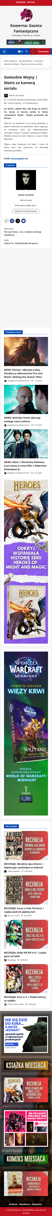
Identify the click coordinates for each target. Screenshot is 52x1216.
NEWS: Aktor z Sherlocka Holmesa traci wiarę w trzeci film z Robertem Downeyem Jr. (25, 465)
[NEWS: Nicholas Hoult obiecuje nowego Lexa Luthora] (26, 399)
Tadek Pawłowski (13, 871)
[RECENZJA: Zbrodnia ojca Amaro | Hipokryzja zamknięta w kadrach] (26, 845)
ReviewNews (28, 1210)
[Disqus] (26, 288)
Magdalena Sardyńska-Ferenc (18, 381)
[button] (4, 51)
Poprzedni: (22, 231)
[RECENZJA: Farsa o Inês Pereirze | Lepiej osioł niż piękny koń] (26, 890)
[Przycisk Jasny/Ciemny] (20, 51)
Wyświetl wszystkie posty (26, 211)
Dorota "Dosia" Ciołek (15, 1004)
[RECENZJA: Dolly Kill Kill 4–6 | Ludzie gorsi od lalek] (26, 934)
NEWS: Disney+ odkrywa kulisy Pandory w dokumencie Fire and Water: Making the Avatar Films (23, 373)
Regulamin (37, 1204)
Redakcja (13, 1204)
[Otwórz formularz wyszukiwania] (26, 51)
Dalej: (21, 241)
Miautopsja (11, 960)
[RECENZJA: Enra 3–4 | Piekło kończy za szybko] (26, 978)
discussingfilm (17, 158)
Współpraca (24, 1204)
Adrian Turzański (16, 95)
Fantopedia (43, 51)
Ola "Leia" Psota (13, 915)
